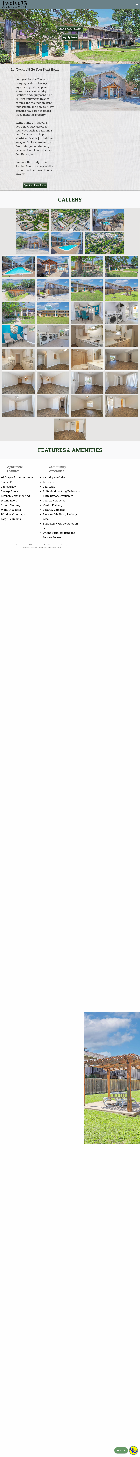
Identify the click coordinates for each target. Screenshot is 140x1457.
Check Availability (70, 28)
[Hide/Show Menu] (136, 5)
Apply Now (70, 37)
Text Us (121, 1450)
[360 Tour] (133, 1450)
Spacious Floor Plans (35, 185)
